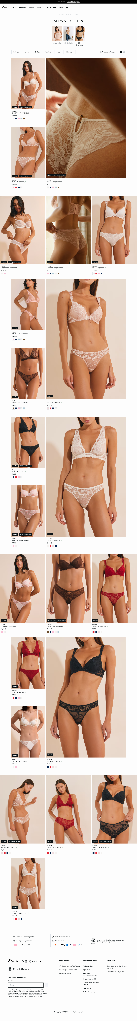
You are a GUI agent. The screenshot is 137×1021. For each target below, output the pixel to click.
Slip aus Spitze (18, 182)
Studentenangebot (64, 973)
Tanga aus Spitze (54, 403)
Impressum (86, 970)
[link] (14, 7)
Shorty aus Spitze (8, 847)
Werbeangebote (88, 966)
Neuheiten (75, 15)
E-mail (10, 981)
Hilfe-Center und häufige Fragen (69, 966)
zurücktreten (87, 988)
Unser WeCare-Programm (115, 972)
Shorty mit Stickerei (20, 113)
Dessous (68, 15)
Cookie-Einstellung (89, 992)
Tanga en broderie (8, 626)
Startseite (61, 15)
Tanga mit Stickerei (54, 182)
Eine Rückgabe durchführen (67, 970)
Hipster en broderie (9, 268)
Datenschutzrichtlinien (90, 979)
